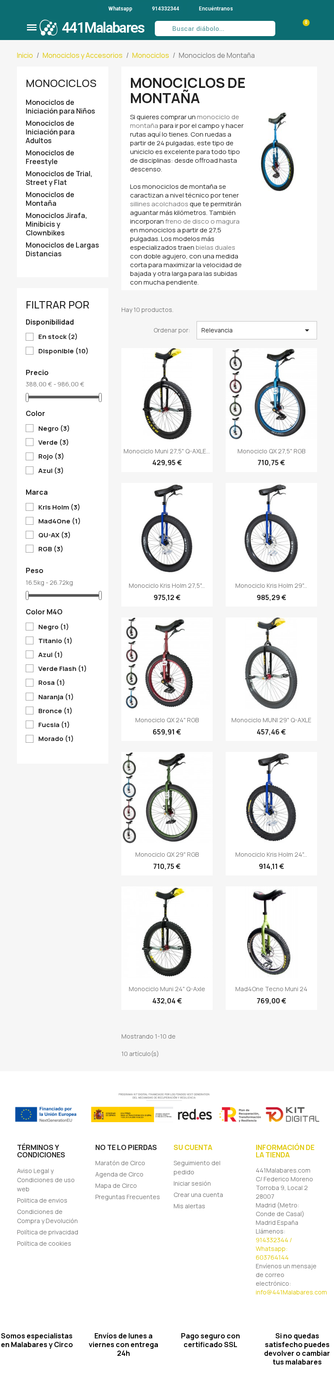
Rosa (51, 682)
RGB (50, 549)
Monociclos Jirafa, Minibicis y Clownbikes (56, 224)
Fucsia (54, 725)
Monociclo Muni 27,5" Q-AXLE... (167, 451)
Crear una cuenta (198, 1194)
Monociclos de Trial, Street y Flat (59, 178)
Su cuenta (193, 1147)
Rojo (51, 456)
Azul (51, 470)
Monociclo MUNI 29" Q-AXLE (271, 720)
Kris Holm (59, 507)
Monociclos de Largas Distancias (62, 249)
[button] (32, 27)
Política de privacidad (47, 1232)
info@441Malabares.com (291, 1292)
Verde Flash (62, 668)
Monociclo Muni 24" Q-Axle (167, 989)
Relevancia (256, 330)
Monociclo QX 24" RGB (167, 720)
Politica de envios (42, 1200)
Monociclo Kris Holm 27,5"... (167, 585)
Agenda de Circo (119, 1174)
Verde (53, 442)
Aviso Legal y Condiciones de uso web (46, 1180)
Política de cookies (44, 1243)
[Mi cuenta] (284, 28)
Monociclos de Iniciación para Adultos (50, 132)
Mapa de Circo (116, 1185)
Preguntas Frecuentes (127, 1197)
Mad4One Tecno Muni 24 (271, 989)
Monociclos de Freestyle (50, 157)
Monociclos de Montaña (50, 199)
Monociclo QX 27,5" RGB (271, 451)
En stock (58, 336)
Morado (56, 738)
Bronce (55, 711)
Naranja (56, 697)
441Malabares (103, 27)
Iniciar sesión (192, 1183)
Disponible (63, 351)
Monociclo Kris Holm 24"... (271, 854)
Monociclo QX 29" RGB (167, 854)
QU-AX (54, 535)
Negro (54, 428)
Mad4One (59, 521)
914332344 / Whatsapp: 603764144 (274, 1248)
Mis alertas (189, 1206)
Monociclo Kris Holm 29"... (271, 585)
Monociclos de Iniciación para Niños (60, 107)
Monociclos (61, 83)
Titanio (55, 641)
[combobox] (215, 28)
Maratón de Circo (120, 1163)
